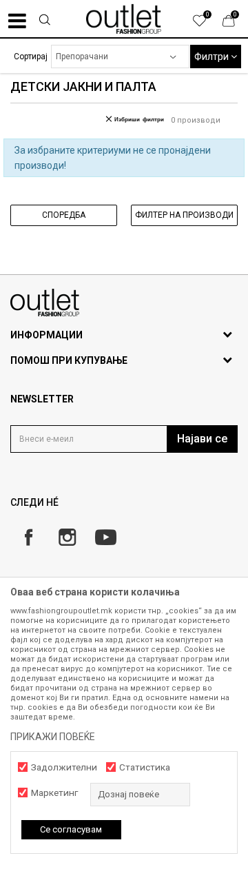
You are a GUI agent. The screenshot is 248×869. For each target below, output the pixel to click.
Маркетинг (54, 793)
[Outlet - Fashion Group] (124, 18)
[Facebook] (28, 537)
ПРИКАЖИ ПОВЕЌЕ (52, 736)
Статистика (144, 767)
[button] (44, 21)
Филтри (212, 56)
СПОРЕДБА (63, 215)
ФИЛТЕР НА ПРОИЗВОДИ (184, 215)
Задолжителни (64, 767)
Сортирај (31, 56)
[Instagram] (67, 537)
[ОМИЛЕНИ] (206, 24)
